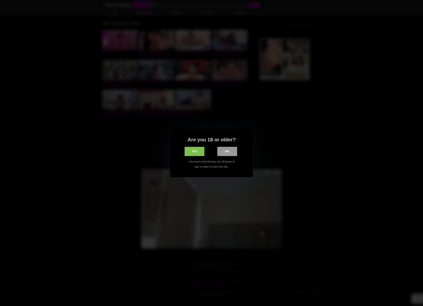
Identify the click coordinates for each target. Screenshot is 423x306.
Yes (194, 151)
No (227, 151)
